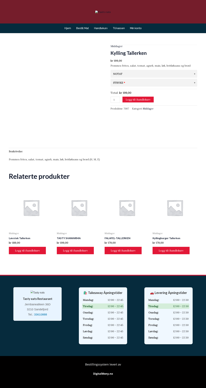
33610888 (40, 314)
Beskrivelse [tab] (16, 151)
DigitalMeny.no (103, 373)
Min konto (136, 28)
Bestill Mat (82, 28)
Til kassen (119, 28)
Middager (117, 46)
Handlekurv (101, 28)
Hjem (67, 28)
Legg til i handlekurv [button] (27, 250)
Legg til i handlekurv (138, 99)
